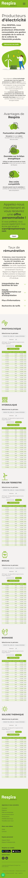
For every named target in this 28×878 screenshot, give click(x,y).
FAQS (3, 829)
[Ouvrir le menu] (24, 4)
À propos (4, 808)
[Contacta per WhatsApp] (3, 875)
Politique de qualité (9, 873)
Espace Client (6, 840)
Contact (4, 831)
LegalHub (20, 873)
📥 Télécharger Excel (13, 349)
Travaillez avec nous (7, 821)
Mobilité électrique (7, 818)
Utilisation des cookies (20, 870)
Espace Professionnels (8, 842)
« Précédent (10, 346)
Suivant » (18, 346)
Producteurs (5, 816)
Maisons (4, 810)
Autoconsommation (8, 814)
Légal (16, 873)
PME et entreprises (7, 812)
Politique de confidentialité (9, 870)
